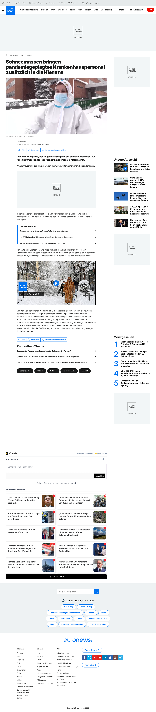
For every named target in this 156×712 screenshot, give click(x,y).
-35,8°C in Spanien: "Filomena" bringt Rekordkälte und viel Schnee (46, 237)
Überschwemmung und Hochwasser (65, 613)
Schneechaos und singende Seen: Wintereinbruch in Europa (44, 231)
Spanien (29, 55)
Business (62, 10)
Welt (53, 10)
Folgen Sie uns (43, 667)
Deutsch (7, 3)
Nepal (103, 613)
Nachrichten (14, 55)
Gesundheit (106, 10)
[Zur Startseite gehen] (10, 10)
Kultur (88, 10)
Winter (40, 371)
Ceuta (79, 618)
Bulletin (40, 656)
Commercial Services (65, 656)
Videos (19, 680)
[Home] (6, 55)
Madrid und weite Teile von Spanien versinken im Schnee (42, 243)
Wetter (39, 660)
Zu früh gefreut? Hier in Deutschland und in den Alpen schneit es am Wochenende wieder (52, 362)
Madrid (85, 371)
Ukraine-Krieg (86, 607)
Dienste (40, 649)
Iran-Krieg (68, 607)
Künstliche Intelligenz (98, 618)
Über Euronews (63, 653)
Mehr (59, 649)
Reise (72, 10)
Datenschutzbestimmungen (68, 667)
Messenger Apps (43, 673)
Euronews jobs (62, 673)
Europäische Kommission (72, 624)
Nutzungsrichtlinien (64, 660)
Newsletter (89, 665)
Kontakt (60, 670)
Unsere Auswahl (125, 159)
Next (80, 10)
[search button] (83, 3)
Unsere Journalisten (25, 687)
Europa (44, 10)
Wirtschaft (65, 618)
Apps (39, 670)
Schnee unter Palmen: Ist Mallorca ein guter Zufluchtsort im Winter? (44, 351)
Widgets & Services (45, 676)
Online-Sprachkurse (45, 683)
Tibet (52, 624)
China (51, 618)
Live (150, 10)
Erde (96, 10)
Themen (20, 649)
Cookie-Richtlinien (64, 663)
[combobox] (95, 3)
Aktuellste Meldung (29, 10)
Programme (21, 683)
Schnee (53, 371)
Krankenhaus (69, 371)
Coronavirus (25, 371)
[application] (56, 106)
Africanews (41, 680)
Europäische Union (98, 624)
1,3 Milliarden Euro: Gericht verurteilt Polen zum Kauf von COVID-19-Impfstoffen (49, 357)
